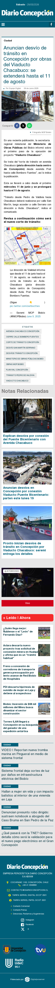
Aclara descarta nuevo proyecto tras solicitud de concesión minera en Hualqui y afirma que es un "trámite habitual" (20, 652)
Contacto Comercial (21, 906)
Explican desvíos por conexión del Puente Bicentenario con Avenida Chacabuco (26, 439)
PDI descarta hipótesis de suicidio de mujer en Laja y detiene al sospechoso (19, 690)
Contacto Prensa (20, 910)
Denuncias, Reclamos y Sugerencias (28, 914)
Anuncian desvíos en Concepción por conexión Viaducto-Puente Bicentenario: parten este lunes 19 (26, 493)
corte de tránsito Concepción (22, 342)
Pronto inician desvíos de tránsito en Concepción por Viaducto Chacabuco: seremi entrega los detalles (24, 548)
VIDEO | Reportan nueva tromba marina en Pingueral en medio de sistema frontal (25, 754)
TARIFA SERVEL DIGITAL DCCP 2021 (29, 895)
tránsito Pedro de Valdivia (20, 375)
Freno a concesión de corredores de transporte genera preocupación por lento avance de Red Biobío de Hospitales (19, 672)
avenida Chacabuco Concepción (22, 331)
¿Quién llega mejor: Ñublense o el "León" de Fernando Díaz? (18, 631)
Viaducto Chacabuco (17, 381)
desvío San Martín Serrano (20, 348)
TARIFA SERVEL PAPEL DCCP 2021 (29, 900)
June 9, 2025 (34, 316)
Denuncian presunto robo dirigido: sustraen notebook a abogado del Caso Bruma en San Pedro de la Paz (27, 816)
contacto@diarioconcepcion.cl (29, 890)
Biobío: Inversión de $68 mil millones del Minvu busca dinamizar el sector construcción (19, 709)
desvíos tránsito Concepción (22, 353)
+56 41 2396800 (29, 885)
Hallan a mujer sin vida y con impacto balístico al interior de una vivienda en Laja (27, 795)
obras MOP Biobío (15, 364)
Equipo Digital (15, 88)
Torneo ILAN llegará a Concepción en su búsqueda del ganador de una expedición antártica (20, 726)
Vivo (27, 603)
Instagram (30, 920)
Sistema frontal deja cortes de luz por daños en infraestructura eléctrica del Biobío (25, 775)
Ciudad (7, 745)
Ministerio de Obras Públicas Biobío (24, 359)
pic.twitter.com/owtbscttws (25, 306)
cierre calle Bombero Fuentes (22, 337)
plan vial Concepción (17, 370)
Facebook (30, 924)
